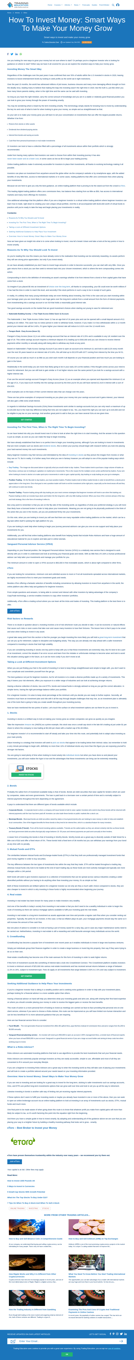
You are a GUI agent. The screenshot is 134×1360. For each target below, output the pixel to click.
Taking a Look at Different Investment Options (27, 227)
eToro (122, 186)
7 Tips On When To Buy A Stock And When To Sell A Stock (33, 1203)
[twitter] (121, 1334)
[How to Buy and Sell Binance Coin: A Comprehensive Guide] (37, 1227)
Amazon (27, 725)
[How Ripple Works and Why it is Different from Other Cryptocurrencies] (37, 1263)
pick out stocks (59, 743)
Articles (17, 13)
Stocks (45, 1208)
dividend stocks (49, 446)
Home (50, 5)
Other (25, 13)
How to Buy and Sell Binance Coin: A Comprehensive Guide (35, 1239)
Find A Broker (104, 5)
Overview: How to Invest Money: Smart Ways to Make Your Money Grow (38, 236)
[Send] (121, 1341)
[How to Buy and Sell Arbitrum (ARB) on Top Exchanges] (97, 1227)
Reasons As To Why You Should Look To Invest (26, 218)
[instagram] (117, 1334)
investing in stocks (76, 455)
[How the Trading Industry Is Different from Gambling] (37, 1298)
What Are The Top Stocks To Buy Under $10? (27, 1197)
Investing (33, 1208)
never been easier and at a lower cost (23, 159)
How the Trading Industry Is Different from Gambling (32, 1310)
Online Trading (17, 1208)
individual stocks (73, 755)
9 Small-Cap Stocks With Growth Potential (26, 1192)
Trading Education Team (51, 42)
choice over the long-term (59, 287)
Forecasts (86, 5)
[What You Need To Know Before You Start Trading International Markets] (97, 1263)
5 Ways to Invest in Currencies (21, 1186)
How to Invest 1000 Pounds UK (21, 1181)
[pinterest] (114, 1334)
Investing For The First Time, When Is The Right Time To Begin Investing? (37, 222)
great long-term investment (110, 637)
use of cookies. (114, 1348)
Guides (94, 5)
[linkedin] (125, 1334)
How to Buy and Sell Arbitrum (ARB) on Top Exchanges (93, 1239)
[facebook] (110, 1334)
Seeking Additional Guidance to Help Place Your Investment (32, 232)
